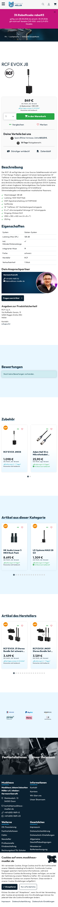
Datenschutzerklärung (21, 901)
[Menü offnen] (3, 4)
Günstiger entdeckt (20, 151)
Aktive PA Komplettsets (30, 37)
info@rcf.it (6, 324)
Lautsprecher (14, 37)
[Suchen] (43, 4)
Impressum (6, 901)
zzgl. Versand (44, 461)
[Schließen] (54, 12)
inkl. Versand (33, 103)
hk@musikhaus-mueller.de (15, 281)
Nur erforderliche (28, 887)
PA (6, 37)
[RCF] (9, 73)
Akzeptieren (10, 887)
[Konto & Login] (49, 4)
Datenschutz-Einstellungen (43, 901)
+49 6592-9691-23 (12, 816)
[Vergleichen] (19, 429)
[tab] (28, 476)
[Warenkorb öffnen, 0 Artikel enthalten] (55, 4)
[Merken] (23, 429)
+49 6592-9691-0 (12, 812)
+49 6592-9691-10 (12, 279)
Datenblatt (45, 151)
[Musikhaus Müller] (16, 4)
